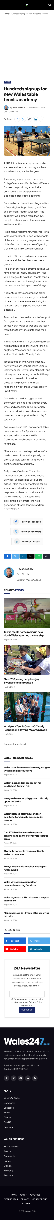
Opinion (8, 1165)
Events (7, 1160)
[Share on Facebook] (17, 119)
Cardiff (7, 1122)
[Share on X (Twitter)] (23, 119)
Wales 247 (30, 1211)
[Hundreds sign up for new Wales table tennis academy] (27, 141)
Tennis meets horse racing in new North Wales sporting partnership (24, 633)
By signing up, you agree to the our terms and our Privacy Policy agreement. (28, 1002)
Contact (27, 1203)
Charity (7, 1117)
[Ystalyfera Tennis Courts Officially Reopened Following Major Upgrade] (27, 707)
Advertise (35, 1195)
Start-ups (8, 1175)
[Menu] (5, 5)
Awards (7, 1151)
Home (6, 14)
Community (9, 1102)
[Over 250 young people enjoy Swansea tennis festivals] (27, 660)
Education (9, 1107)
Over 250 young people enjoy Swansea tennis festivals (21, 680)
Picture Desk (11, 1199)
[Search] (49, 5)
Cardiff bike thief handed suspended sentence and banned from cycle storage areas (26, 835)
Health (7, 1112)
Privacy (25, 1199)
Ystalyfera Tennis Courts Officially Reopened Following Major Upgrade (25, 728)
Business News (11, 1146)
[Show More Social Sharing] (41, 119)
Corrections (39, 1199)
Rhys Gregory (19, 107)
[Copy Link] (29, 119)
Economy (8, 1170)
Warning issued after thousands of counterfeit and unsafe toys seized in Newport (23, 817)
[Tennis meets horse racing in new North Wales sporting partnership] (27, 613)
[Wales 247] (27, 5)
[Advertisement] (27, 47)
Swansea (8, 1127)
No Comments (12, 112)
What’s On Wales (12, 1098)
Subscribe (26, 1010)
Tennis (7, 82)
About (23, 1195)
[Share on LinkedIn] (35, 119)
